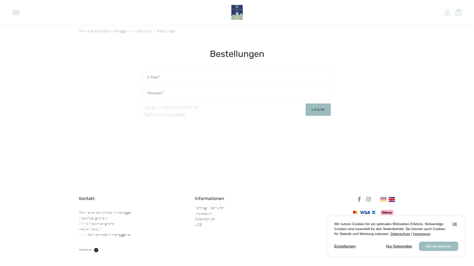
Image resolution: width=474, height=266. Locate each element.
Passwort (155, 93)
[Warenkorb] (458, 11)
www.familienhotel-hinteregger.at (105, 234)
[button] (15, 12)
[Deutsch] (383, 199)
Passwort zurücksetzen (164, 114)
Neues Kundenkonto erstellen (171, 107)
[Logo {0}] (237, 12)
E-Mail (152, 77)
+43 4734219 (90, 229)
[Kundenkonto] (448, 12)
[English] (392, 199)
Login (318, 109)
